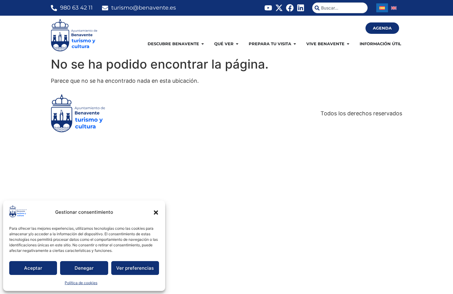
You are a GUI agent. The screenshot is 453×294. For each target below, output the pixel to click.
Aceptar (33, 268)
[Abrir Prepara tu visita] (295, 44)
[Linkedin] (300, 7)
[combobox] (340, 7)
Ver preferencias (135, 268)
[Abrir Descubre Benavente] (203, 44)
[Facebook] (289, 7)
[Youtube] (268, 7)
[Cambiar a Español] (382, 7)
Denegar (84, 268)
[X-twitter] (279, 7)
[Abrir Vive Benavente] (348, 44)
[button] (156, 212)
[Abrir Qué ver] (237, 44)
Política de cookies (81, 282)
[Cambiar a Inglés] (394, 7)
